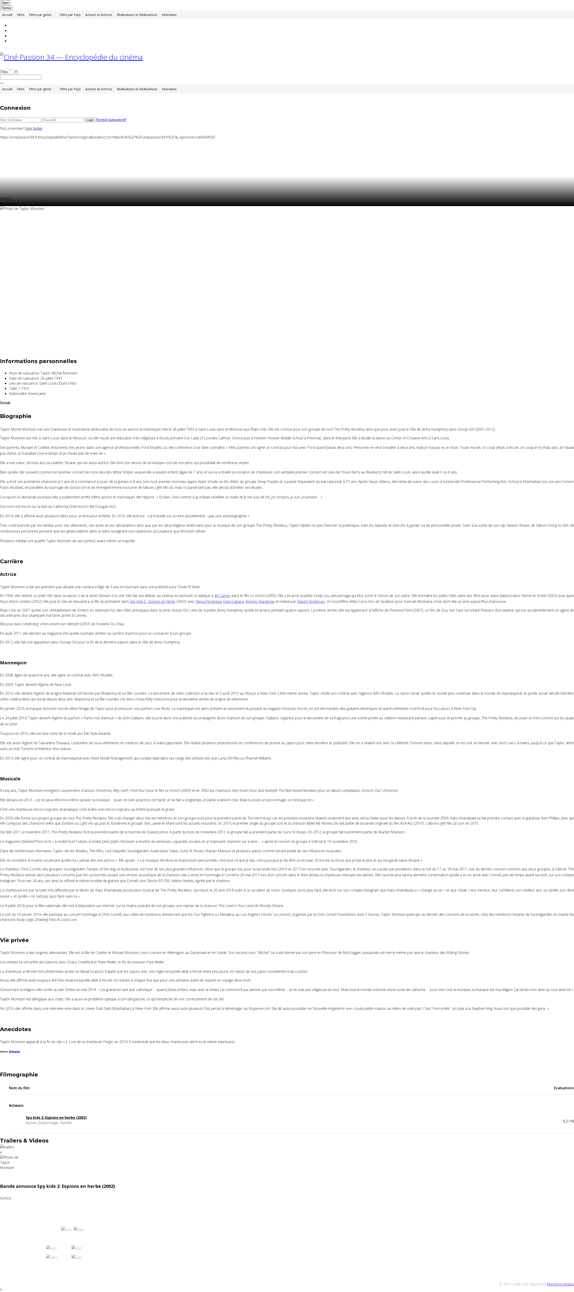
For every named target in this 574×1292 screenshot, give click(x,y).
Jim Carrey (222, 595)
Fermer (6, 8)
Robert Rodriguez (311, 601)
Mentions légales (560, 1284)
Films (20, 15)
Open (5, 2)
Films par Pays (70, 15)
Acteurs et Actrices (98, 15)
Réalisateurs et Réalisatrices (137, 15)
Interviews (169, 15)
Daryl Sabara (233, 601)
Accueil (7, 15)
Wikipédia (14, 1051)
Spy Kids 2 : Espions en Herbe (152, 601)
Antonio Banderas (259, 601)
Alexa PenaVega (209, 601)
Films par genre (40, 15)
